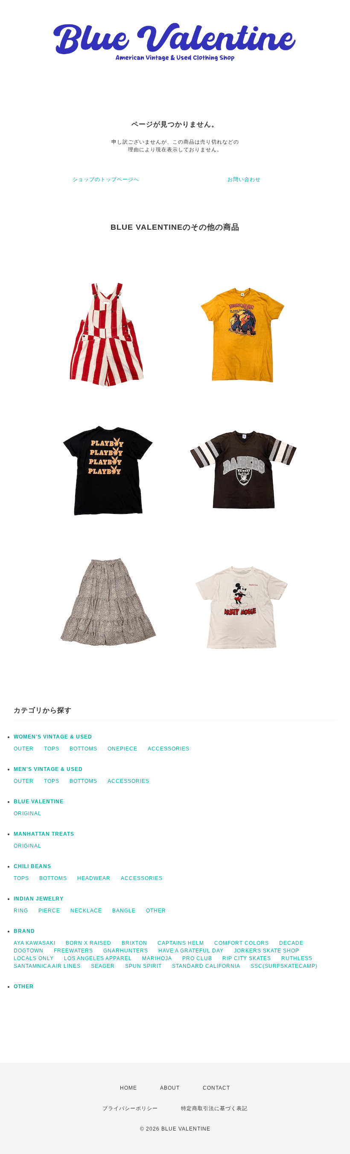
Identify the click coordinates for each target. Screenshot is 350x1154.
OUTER (24, 749)
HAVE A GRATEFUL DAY (191, 951)
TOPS (51, 749)
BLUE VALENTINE (39, 802)
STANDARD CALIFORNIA (206, 966)
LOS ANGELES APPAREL (98, 958)
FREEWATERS (73, 951)
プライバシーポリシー (130, 1108)
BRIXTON (134, 943)
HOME (128, 1088)
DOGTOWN (29, 951)
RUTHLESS (296, 958)
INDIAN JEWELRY (39, 899)
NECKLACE (86, 911)
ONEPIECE (122, 749)
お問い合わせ (244, 179)
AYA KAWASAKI (34, 943)
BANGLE (124, 911)
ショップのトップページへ (106, 179)
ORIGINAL (27, 813)
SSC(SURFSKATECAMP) (284, 966)
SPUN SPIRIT (143, 966)
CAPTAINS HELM (181, 943)
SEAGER (103, 966)
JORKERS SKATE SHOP (266, 951)
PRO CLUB (197, 958)
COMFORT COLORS (241, 943)
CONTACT (216, 1088)
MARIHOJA (157, 958)
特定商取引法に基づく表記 (214, 1108)
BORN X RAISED (88, 943)
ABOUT (170, 1088)
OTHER (156, 911)
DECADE (291, 943)
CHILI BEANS (32, 866)
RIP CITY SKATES (246, 958)
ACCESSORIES (169, 749)
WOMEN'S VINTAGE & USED (53, 737)
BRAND (24, 931)
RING (21, 911)
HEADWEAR (94, 878)
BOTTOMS (83, 749)
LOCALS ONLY (34, 958)
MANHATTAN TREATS (44, 834)
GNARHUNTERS (125, 951)
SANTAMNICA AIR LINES (47, 966)
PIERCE (49, 911)
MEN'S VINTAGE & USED (48, 769)
